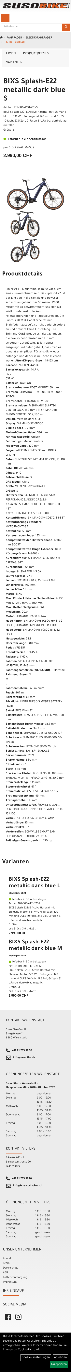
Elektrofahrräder (39, 38)
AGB (5, 1272)
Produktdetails (36, 54)
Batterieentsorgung (15, 1277)
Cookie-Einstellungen (36, 1357)
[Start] (1, 38)
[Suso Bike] (36, 6)
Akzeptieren (59, 1364)
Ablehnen (60, 1357)
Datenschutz (10, 1268)
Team (6, 1263)
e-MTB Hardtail (14, 42)
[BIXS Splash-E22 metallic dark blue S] (35, 194)
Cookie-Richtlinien (30, 1350)
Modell (12, 54)
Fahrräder (14, 38)
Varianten (14, 62)
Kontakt (8, 1258)
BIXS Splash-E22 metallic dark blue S (34, 90)
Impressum (10, 1282)
